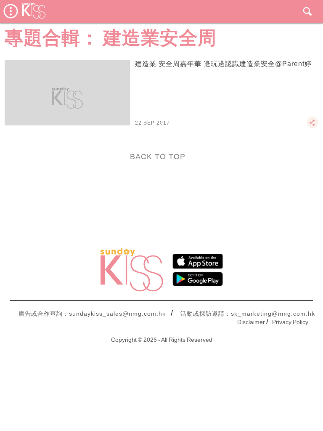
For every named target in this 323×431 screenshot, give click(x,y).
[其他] (312, 126)
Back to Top (157, 156)
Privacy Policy (290, 322)
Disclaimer (251, 322)
